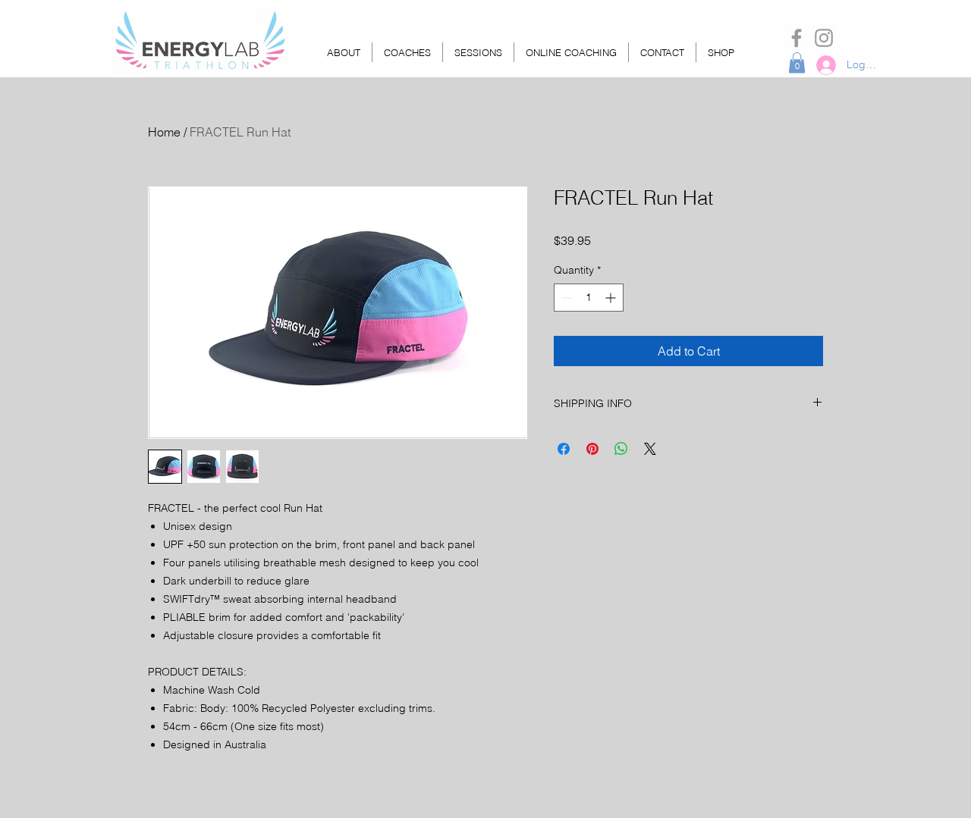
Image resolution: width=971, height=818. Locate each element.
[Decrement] (565, 297)
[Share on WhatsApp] (621, 449)
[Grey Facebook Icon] (796, 38)
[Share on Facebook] (564, 449)
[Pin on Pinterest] (592, 449)
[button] (797, 62)
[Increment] (611, 297)
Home (164, 131)
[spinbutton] (588, 297)
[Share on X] (650, 449)
